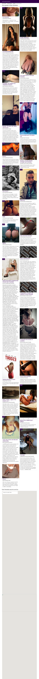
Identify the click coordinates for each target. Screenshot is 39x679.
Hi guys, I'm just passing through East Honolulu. (26, 161)
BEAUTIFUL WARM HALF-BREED (26, 421)
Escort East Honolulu (25, 376)
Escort (4, 156)
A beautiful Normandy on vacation (26, 340)
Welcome (22, 200)
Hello (4, 216)
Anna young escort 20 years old (27, 136)
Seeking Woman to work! (9, 379)
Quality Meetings (24, 37)
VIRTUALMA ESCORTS (6, 1)
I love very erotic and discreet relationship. (10, 440)
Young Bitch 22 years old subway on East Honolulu (26, 293)
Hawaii (14, 3)
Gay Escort (5, 191)
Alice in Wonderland (25, 258)
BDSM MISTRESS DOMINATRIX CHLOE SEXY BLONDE (10, 281)
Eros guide (4, 3)
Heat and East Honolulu (26, 235)
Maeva (4, 479)
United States (9, 3)
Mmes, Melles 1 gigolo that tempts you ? (9, 400)
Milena (4, 243)
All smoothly (6, 17)
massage (22, 455)
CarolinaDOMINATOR (8, 51)
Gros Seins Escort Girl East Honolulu (27, 76)
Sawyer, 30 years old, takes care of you (10, 127)
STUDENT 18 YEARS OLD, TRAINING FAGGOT (9, 84)
